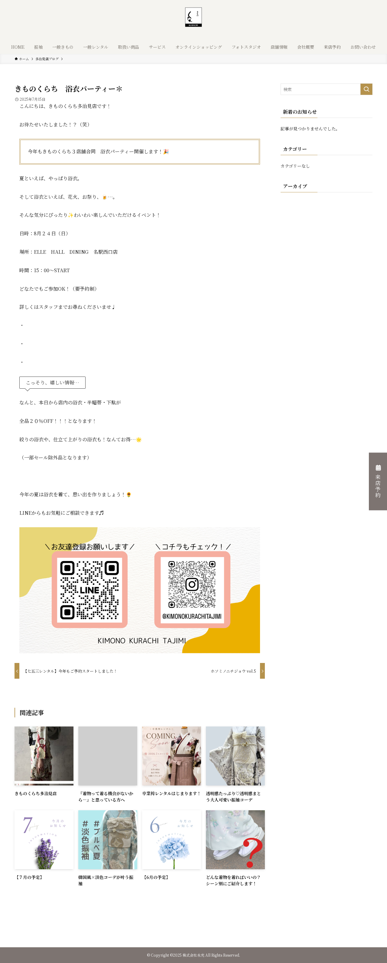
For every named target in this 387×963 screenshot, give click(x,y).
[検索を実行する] (366, 89)
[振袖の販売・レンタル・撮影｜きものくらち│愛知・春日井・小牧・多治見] (193, 21)
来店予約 (378, 486)
